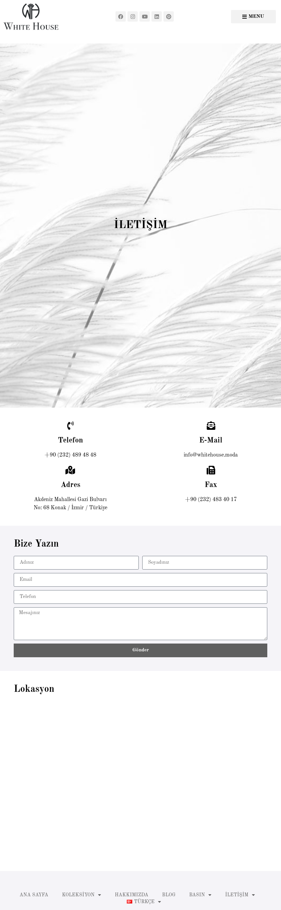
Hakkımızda (131, 895)
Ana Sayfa (34, 895)
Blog (168, 895)
